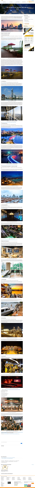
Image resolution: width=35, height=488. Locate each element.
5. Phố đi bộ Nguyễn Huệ (26, 20)
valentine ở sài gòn (15, 461)
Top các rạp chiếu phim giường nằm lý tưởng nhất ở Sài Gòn (13, 389)
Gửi (21, 443)
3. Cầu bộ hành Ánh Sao (26, 18)
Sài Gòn (17, 10)
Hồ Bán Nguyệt (20, 38)
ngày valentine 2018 (3, 461)
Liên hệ (1, 482)
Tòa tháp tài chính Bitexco (4, 83)
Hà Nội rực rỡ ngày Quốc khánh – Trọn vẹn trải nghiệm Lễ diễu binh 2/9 (7, 458)
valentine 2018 (7, 461)
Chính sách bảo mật (2, 483)
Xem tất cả (32, 464)
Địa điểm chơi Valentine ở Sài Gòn (27, 16)
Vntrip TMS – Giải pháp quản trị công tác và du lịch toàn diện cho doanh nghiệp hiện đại (8, 457)
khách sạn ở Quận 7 (16, 64)
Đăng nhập (32, 0)
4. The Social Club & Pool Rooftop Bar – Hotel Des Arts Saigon (28, 19)
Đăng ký (32, 483)
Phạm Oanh (13, 10)
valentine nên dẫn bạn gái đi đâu (11, 461)
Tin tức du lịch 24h (19, 10)
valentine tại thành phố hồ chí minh (4, 462)
